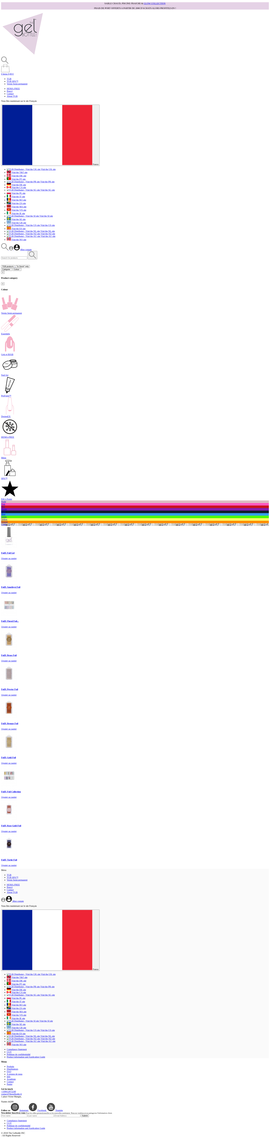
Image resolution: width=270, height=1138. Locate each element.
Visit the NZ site (47, 234)
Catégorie (6, 269)
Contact (10, 94)
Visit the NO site (18, 239)
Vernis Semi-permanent (17, 84)
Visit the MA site (18, 207)
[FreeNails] (22, 55)
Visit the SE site (18, 219)
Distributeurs (12, 1069)
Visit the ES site (18, 228)
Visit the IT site (18, 196)
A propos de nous (14, 1074)
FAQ (9, 1071)
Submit (85, 1116)
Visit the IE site (18, 213)
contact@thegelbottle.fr (11, 1094)
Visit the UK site (48, 169)
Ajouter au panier (9, 558)
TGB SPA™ (12, 81)
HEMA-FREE (13, 88)
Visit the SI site (46, 216)
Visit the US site (47, 225)
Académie (11, 1079)
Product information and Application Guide (26, 1057)
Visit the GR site (18, 223)
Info (8, 1076)
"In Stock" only (22, 266)
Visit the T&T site (19, 172)
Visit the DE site (18, 185)
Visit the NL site (47, 231)
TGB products (8, 266)
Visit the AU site (47, 236)
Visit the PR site (47, 182)
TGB (9, 79)
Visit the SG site (47, 190)
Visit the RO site (18, 200)
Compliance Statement (17, 1049)
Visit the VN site (18, 210)
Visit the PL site (18, 193)
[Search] (5, 249)
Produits (10, 1066)
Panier (9, 1084)
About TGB (12, 96)
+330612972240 (8, 1091)
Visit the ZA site (18, 203)
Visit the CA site (18, 187)
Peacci (10, 91)
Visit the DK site (18, 176)
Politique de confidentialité (18, 1054)
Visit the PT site (18, 179)
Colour (17, 269)
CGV (9, 1052)
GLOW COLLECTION (155, 3)
